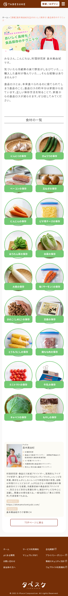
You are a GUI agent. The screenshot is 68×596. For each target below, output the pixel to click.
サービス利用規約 (31, 549)
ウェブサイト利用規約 (55, 567)
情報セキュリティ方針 (55, 561)
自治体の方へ (9, 567)
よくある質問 (9, 555)
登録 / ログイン (50, 3)
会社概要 (50, 549)
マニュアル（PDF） (30, 555)
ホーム (5, 17)
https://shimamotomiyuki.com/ (23, 504)
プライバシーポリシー (55, 555)
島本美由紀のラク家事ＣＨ (19, 512)
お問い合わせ (9, 561)
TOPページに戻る (34, 522)
